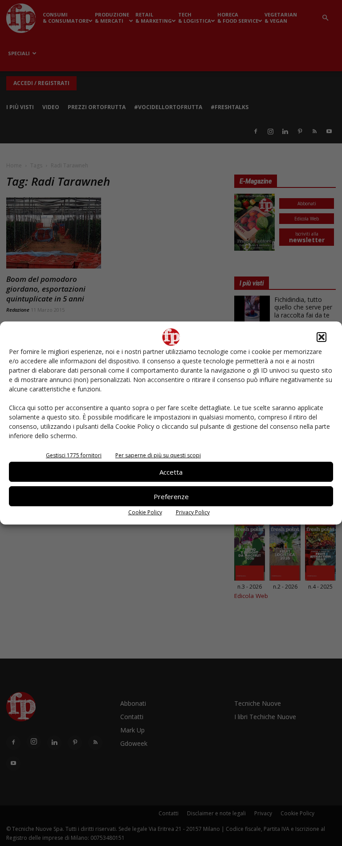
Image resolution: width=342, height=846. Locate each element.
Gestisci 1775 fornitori (74, 455)
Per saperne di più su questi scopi (158, 455)
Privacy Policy (193, 512)
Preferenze (171, 496)
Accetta (171, 472)
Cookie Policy (145, 512)
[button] (321, 337)
